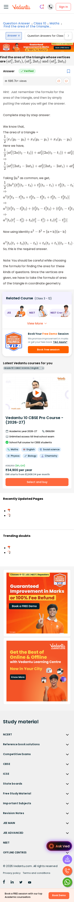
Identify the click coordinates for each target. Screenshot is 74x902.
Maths (54, 23)
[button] (14, 313)
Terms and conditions (36, 873)
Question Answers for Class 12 (46, 36)
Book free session (48, 349)
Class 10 (40, 23)
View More (35, 323)
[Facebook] (4, 882)
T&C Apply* (60, 342)
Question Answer (16, 23)
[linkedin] (12, 882)
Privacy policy (11, 873)
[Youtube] (29, 882)
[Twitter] (20, 882)
